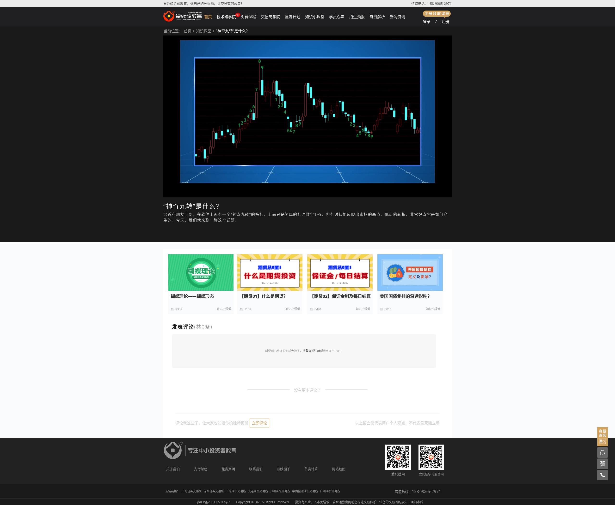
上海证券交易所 (192, 491)
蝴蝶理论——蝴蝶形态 (192, 296)
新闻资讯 (397, 16)
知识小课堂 (314, 16)
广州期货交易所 (330, 491)
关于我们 (173, 469)
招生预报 (357, 16)
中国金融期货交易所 (305, 491)
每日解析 (377, 16)
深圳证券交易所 (214, 491)
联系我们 (256, 469)
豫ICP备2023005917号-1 (214, 502)
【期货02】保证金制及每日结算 (340, 296)
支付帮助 (200, 469)
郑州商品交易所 (280, 491)
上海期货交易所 (236, 491)
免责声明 (228, 469)
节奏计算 (311, 469)
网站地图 (338, 469)
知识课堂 (203, 31)
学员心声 (336, 16)
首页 (208, 16)
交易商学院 (270, 16)
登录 (426, 21)
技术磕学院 (226, 16)
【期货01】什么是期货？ (264, 296)
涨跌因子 (283, 469)
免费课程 (248, 16)
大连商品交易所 (258, 491)
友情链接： (172, 491)
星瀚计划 (292, 16)
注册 (445, 21)
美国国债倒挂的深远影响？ (406, 296)
